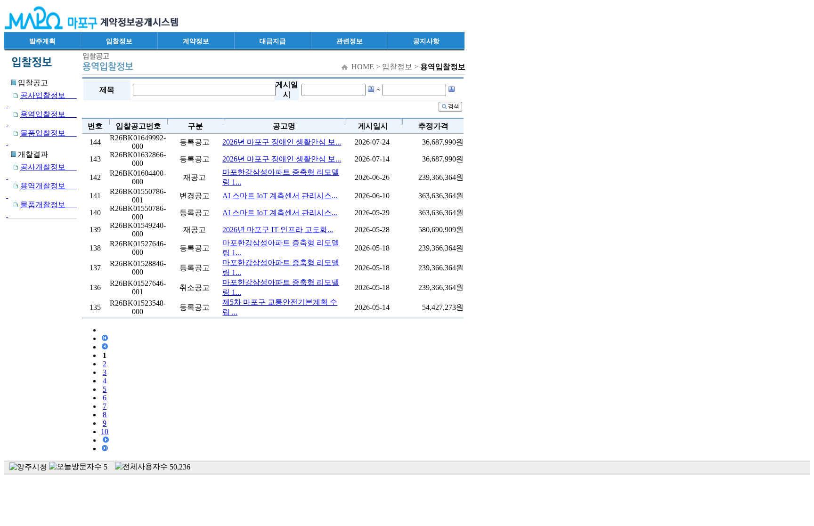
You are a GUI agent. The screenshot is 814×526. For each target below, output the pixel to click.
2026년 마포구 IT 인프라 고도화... (277, 230)
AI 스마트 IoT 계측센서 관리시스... (279, 196)
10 (104, 432)
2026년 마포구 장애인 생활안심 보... (281, 142)
